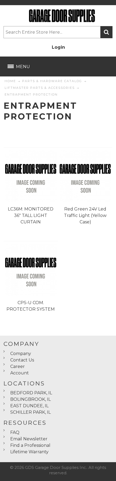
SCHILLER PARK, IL (30, 412)
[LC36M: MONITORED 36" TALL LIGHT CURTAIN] (31, 176)
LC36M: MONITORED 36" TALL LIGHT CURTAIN (30, 215)
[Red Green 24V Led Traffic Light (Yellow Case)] (85, 176)
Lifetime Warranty (29, 451)
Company (20, 353)
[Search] (106, 32)
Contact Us (22, 360)
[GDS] (58, 15)
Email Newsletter (28, 438)
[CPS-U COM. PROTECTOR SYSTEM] (31, 269)
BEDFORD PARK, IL (31, 392)
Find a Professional (30, 445)
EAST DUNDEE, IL (29, 405)
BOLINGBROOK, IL (30, 399)
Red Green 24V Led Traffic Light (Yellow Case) (85, 215)
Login (58, 47)
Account (19, 372)
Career (17, 366)
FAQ (14, 432)
